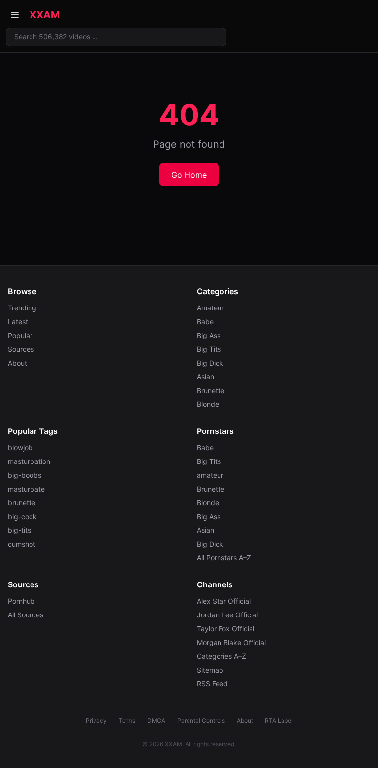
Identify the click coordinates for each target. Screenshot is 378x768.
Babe (205, 321)
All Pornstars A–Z (224, 557)
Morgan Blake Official (231, 642)
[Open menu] (15, 15)
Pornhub (21, 601)
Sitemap (210, 670)
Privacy (96, 720)
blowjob (20, 447)
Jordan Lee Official (227, 615)
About (17, 363)
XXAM (45, 15)
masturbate (26, 489)
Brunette (210, 390)
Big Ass (208, 335)
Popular (20, 335)
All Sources (25, 615)
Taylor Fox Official (225, 628)
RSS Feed (212, 683)
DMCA (156, 720)
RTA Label (279, 720)
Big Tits (209, 349)
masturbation (29, 461)
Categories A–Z (221, 656)
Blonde (208, 404)
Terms (127, 720)
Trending (22, 308)
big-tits (19, 530)
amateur (210, 475)
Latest (18, 321)
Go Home (189, 175)
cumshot (21, 544)
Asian (205, 376)
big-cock (22, 516)
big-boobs (24, 475)
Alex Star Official (224, 601)
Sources (21, 349)
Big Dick (210, 363)
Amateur (210, 308)
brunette (21, 502)
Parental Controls (201, 720)
